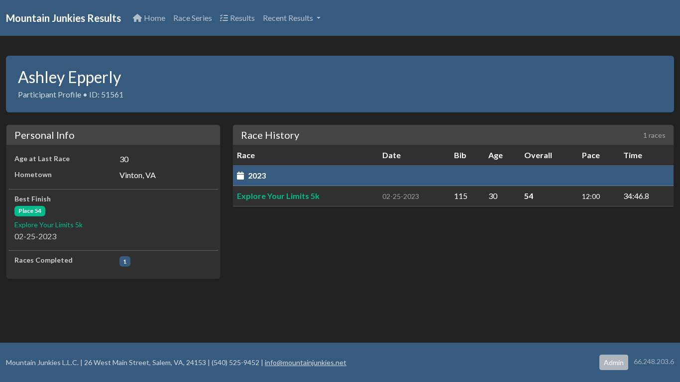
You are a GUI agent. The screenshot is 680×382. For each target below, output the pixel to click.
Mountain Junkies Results (63, 18)
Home (154, 17)
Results (242, 17)
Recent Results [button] (289, 17)
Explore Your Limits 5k (48, 224)
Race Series (192, 17)
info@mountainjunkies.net (305, 362)
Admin (614, 362)
